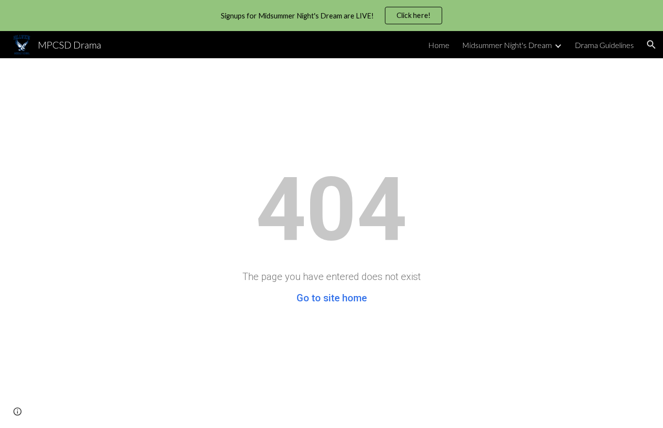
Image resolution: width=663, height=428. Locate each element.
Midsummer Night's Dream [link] (507, 44)
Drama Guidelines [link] (604, 44)
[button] (651, 44)
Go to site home (332, 298)
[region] (331, 15)
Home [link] (438, 44)
